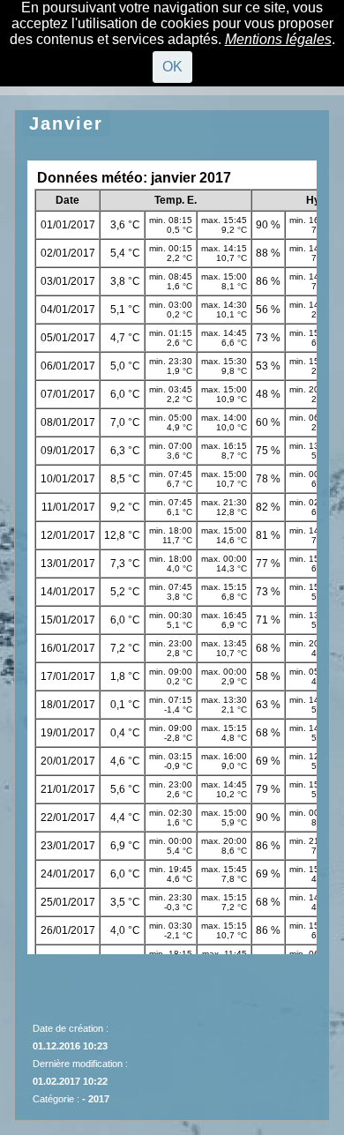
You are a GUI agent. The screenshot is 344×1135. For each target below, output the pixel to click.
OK (172, 66)
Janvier (66, 123)
